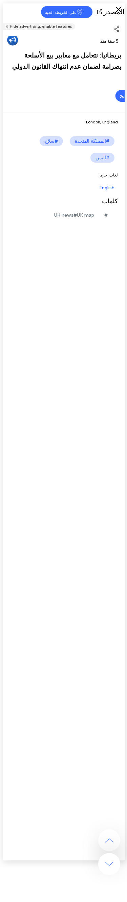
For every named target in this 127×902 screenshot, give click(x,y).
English (106, 188)
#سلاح (51, 141)
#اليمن (102, 158)
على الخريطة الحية (61, 12)
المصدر (114, 12)
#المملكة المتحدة (92, 141)
